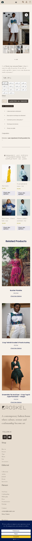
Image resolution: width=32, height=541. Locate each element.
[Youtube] (9, 437)
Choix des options (6, 193)
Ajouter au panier (18, 101)
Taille (4, 78)
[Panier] (30, 2)
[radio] (5, 83)
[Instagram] (5, 437)
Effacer (4, 95)
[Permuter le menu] (16, 2)
